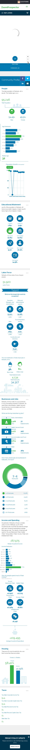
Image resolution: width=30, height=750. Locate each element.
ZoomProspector (10, 7)
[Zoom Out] (28, 59)
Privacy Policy (15, 746)
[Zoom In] (28, 56)
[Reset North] (28, 61)
